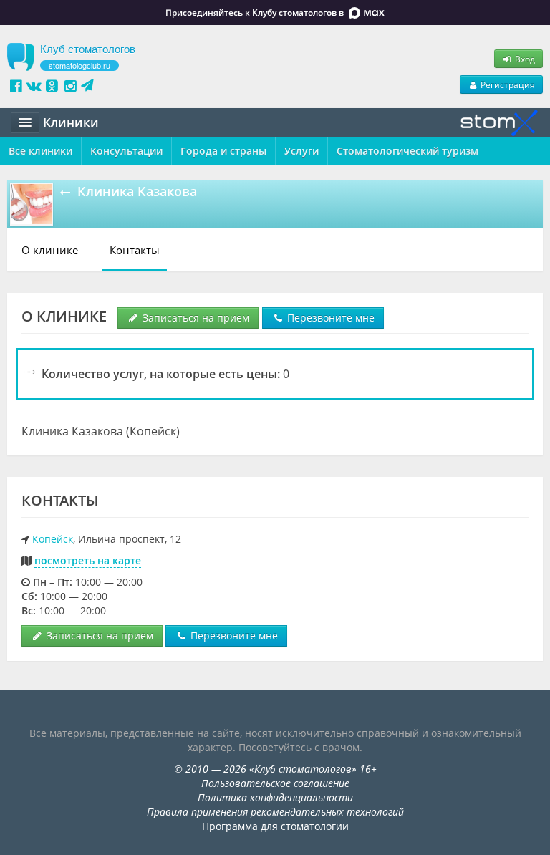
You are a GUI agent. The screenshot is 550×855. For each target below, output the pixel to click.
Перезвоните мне (329, 317)
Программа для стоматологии (275, 826)
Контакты (135, 250)
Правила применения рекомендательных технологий (275, 811)
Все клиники (40, 151)
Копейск (52, 539)
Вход (524, 58)
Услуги (301, 151)
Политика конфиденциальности (275, 797)
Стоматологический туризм (407, 151)
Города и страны (223, 151)
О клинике (49, 250)
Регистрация (506, 84)
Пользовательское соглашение (275, 783)
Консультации (126, 151)
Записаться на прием (194, 317)
